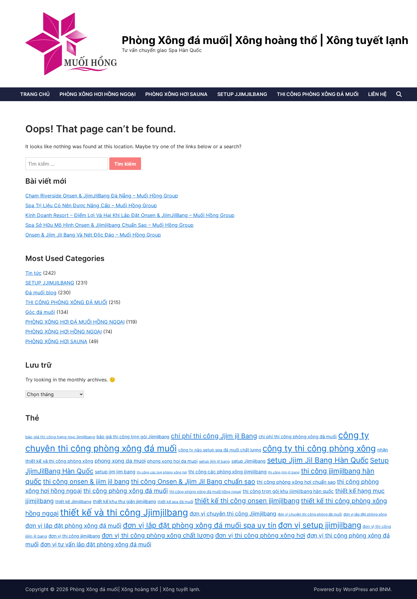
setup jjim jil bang (214, 461)
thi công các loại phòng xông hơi (162, 472)
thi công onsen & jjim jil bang (86, 481)
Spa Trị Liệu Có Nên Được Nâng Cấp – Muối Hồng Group (91, 205)
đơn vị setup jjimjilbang (319, 525)
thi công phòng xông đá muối (125, 490)
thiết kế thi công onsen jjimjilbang (247, 501)
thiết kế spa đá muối (175, 501)
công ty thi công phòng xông (319, 448)
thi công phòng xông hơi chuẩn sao (296, 482)
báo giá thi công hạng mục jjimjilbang (60, 437)
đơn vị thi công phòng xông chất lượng (158, 535)
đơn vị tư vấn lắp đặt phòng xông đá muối (95, 544)
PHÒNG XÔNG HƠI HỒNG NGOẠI (98, 94)
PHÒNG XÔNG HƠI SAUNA (176, 94)
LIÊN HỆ (377, 94)
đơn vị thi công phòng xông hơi (260, 535)
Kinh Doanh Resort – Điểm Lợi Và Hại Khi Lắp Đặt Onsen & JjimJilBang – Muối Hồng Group (129, 215)
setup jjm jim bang (115, 472)
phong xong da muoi (120, 461)
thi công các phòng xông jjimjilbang (227, 472)
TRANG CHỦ (35, 94)
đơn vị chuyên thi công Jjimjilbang (233, 513)
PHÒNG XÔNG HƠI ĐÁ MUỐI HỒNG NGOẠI (75, 322)
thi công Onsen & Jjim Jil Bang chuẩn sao (193, 481)
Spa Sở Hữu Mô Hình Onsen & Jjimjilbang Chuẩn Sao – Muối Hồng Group (109, 225)
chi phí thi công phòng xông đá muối (298, 436)
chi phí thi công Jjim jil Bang (214, 436)
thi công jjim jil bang (283, 472)
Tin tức (33, 273)
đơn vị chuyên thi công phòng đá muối (310, 514)
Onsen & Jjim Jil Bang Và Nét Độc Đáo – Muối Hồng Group (93, 235)
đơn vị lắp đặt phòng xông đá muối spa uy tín (200, 525)
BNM (384, 589)
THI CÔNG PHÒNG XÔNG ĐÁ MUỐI (317, 94)
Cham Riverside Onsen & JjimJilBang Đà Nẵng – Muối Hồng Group (101, 196)
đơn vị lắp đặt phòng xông (365, 514)
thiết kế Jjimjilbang (73, 501)
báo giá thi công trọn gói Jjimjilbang (132, 436)
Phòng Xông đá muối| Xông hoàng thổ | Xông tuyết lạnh (265, 40)
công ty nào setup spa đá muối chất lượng (219, 449)
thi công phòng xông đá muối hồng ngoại (205, 491)
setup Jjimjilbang (248, 461)
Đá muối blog (40, 292)
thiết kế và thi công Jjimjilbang (124, 512)
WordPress (355, 589)
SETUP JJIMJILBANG (242, 94)
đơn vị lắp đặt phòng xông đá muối (73, 525)
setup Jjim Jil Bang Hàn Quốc (317, 460)
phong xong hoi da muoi (172, 461)
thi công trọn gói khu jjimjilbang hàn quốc (288, 491)
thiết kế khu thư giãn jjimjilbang (124, 501)
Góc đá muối (40, 312)
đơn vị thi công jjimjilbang (74, 535)
